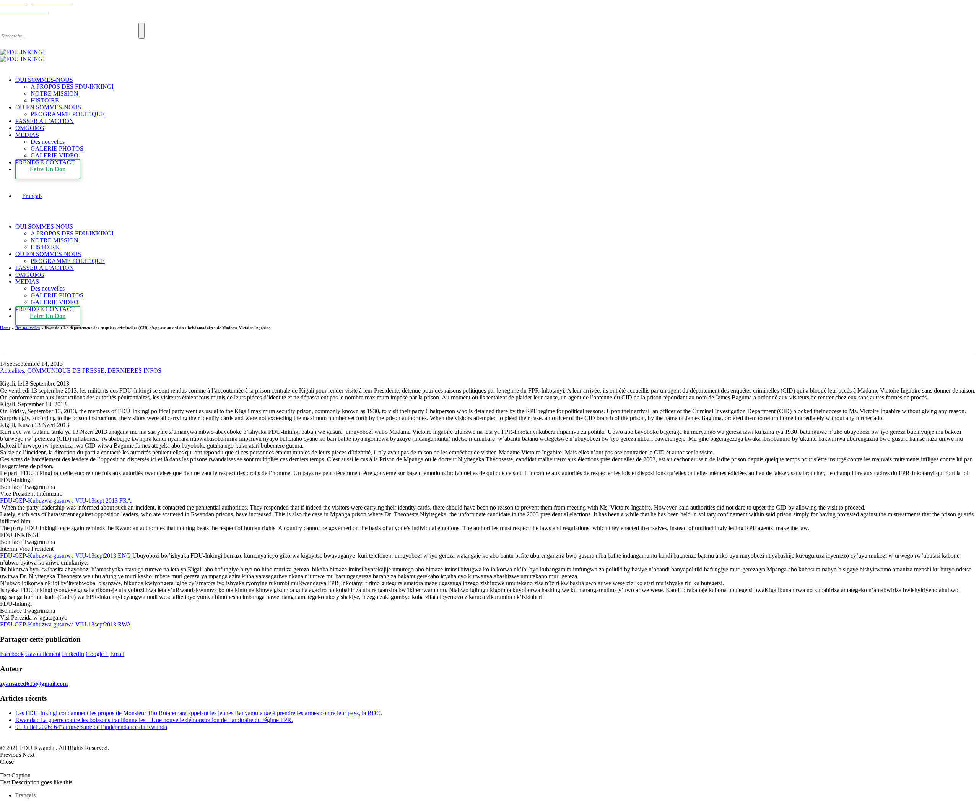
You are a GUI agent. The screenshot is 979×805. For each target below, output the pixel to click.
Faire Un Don (48, 169)
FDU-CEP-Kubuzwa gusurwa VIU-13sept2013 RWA (65, 624)
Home (5, 328)
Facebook (12, 654)
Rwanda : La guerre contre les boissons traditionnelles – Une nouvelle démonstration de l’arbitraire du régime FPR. (154, 720)
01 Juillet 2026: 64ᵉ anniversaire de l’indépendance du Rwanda (91, 727)
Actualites (12, 370)
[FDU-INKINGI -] (22, 55)
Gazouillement (42, 654)
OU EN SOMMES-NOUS (48, 107)
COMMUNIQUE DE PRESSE (65, 370)
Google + (97, 654)
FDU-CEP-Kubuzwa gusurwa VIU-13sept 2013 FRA (66, 500)
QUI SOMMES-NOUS (44, 79)
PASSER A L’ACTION (44, 121)
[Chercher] (141, 31)
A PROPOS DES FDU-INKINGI (72, 86)
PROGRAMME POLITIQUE (68, 114)
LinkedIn (73, 654)
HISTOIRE (45, 100)
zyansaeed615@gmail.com (34, 683)
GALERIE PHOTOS (57, 148)
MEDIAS (27, 134)
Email (117, 654)
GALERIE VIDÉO (54, 155)
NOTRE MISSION (54, 93)
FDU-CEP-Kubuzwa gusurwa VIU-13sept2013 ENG (65, 555)
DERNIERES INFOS (134, 370)
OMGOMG (29, 128)
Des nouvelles (48, 141)
